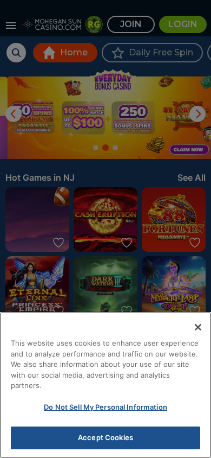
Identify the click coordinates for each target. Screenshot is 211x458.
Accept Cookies (105, 437)
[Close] (198, 327)
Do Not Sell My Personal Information (105, 407)
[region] (105, 385)
